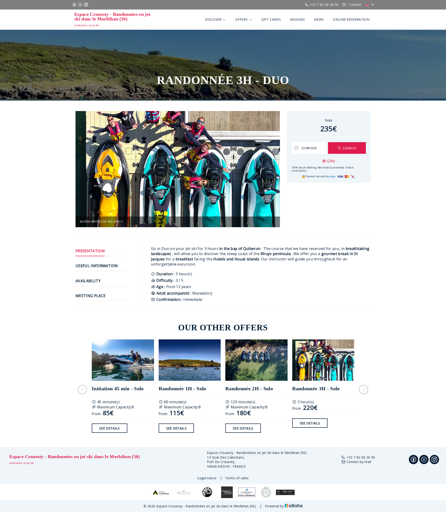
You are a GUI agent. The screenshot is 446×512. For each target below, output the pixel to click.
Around (297, 19)
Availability (88, 280)
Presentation (90, 250)
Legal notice (206, 478)
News (319, 19)
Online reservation (351, 19)
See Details (109, 428)
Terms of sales (237, 478)
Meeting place (90, 295)
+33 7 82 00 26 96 (361, 457)
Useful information (96, 265)
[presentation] (82, 389)
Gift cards (271, 19)
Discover (214, 19)
